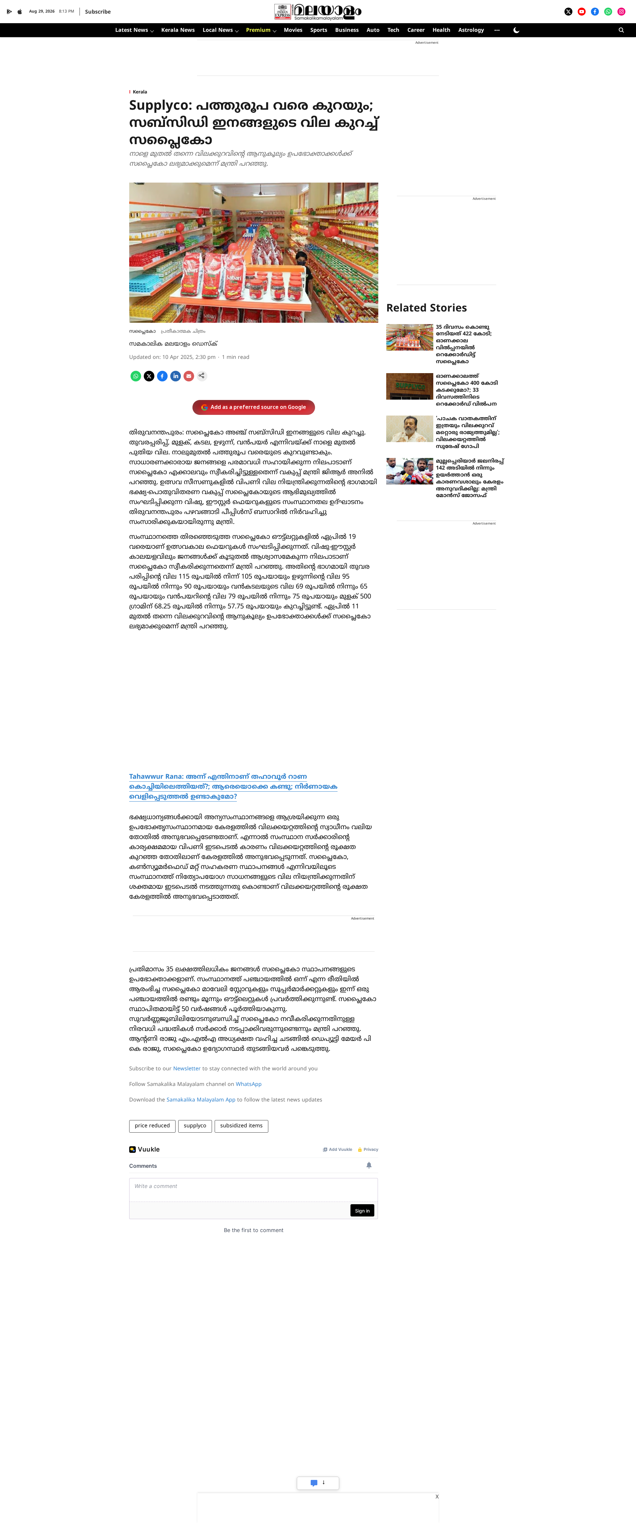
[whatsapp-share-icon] (136, 380)
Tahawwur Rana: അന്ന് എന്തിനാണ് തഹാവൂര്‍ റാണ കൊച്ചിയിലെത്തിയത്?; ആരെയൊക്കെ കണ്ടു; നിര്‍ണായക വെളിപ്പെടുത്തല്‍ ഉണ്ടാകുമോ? (233, 787)
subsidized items (241, 1126)
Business (347, 30)
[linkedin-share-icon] (175, 380)
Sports (318, 30)
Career (416, 30)
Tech (393, 30)
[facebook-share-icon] (162, 380)
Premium (258, 30)
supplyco (195, 1126)
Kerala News (178, 30)
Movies (293, 30)
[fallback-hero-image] (409, 337)
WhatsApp (249, 1084)
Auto (373, 30)
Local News (218, 30)
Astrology (471, 30)
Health (441, 30)
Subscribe (98, 12)
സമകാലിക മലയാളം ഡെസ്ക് (173, 344)
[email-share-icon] (189, 380)
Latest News (131, 30)
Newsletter (187, 1069)
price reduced (152, 1126)
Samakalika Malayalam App (201, 1100)
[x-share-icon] (149, 380)
